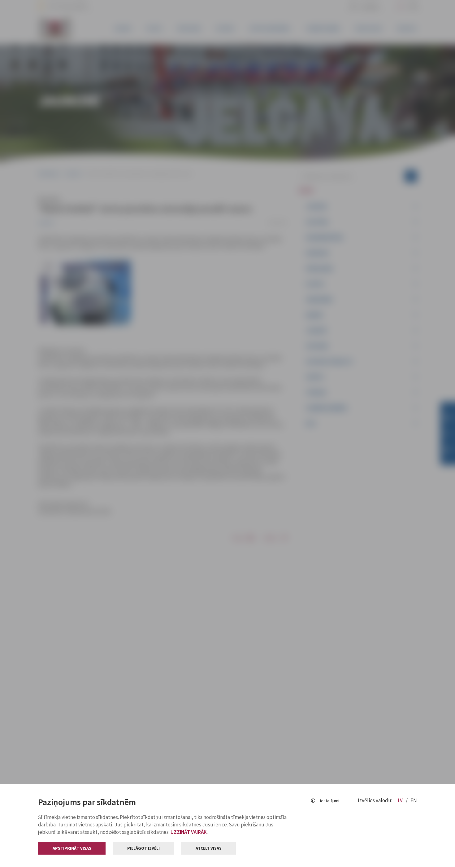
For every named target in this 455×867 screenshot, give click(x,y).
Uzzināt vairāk (189, 832)
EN (413, 800)
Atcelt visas (209, 848)
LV (401, 800)
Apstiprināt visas (72, 848)
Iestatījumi (329, 800)
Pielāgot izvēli (143, 848)
